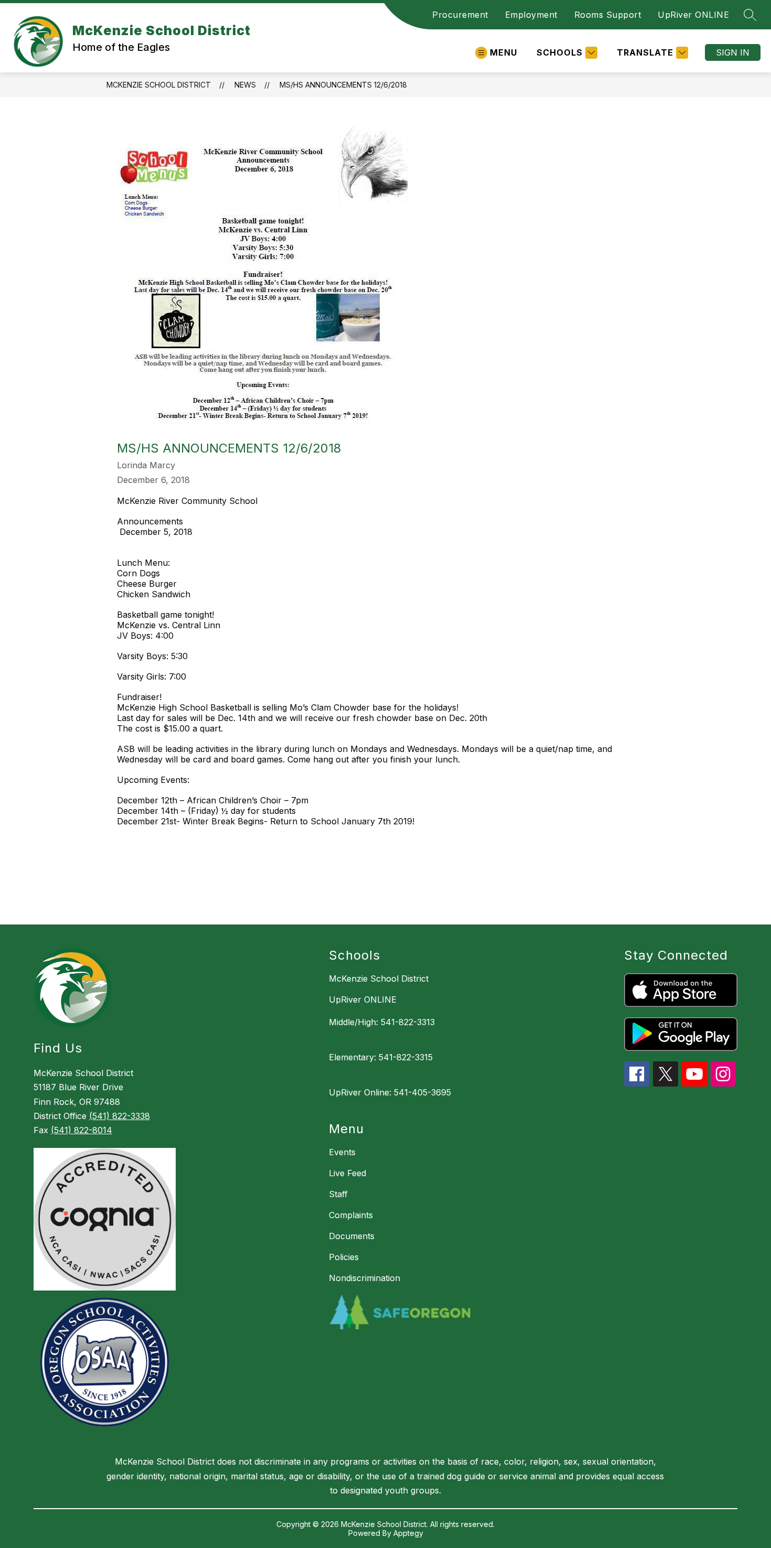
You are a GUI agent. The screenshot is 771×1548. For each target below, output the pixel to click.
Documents (351, 1236)
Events (342, 1152)
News (245, 84)
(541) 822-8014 (81, 1130)
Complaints (351, 1215)
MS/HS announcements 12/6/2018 (343, 84)
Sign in (732, 52)
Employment (531, 14)
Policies (344, 1257)
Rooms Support (607, 14)
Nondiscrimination (364, 1278)
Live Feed (347, 1173)
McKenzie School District (158, 84)
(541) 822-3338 (119, 1116)
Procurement (460, 14)
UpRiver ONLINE (693, 14)
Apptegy (408, 1533)
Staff (338, 1194)
